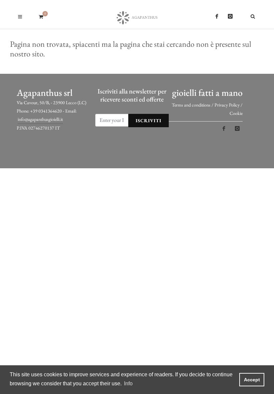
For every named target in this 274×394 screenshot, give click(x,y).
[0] (40, 15)
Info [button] (128, 383)
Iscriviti (148, 121)
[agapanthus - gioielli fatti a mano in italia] (137, 14)
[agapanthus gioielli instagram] (230, 16)
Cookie (236, 113)
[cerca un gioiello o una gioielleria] (254, 15)
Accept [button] (252, 379)
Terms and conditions (191, 105)
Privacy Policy (227, 105)
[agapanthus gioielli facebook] (217, 16)
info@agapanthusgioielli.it (40, 119)
